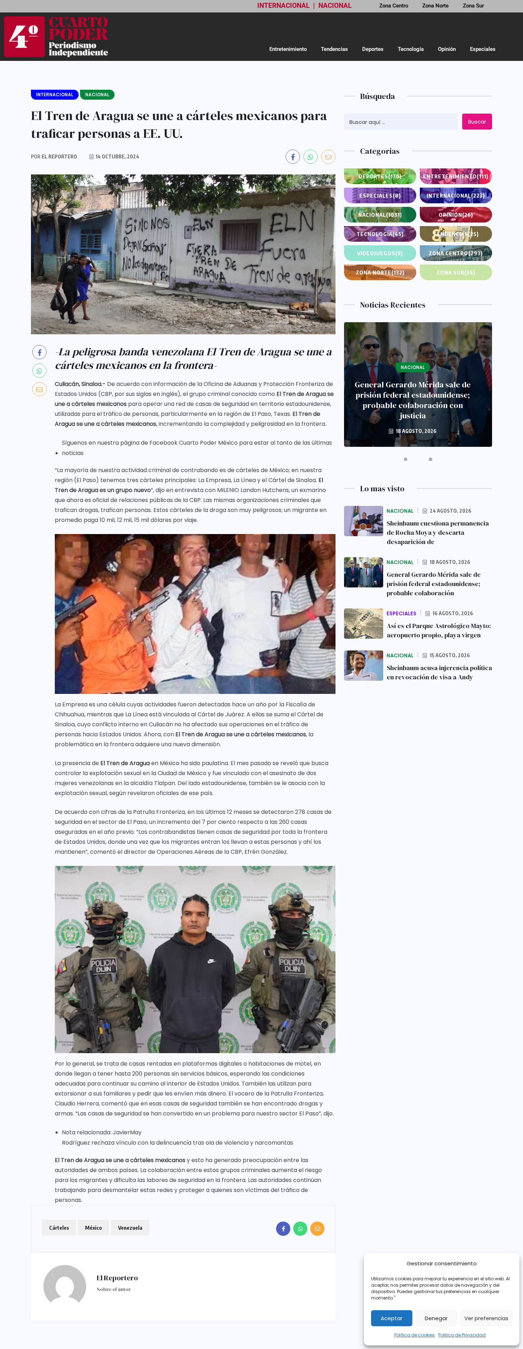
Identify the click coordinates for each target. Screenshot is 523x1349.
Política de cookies (414, 1335)
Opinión (447, 49)
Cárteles (59, 1227)
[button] (405, 459)
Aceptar (391, 1318)
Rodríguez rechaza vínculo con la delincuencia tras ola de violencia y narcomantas (177, 1143)
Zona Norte (380, 272)
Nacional (380, 214)
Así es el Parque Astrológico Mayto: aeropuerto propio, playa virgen (439, 630)
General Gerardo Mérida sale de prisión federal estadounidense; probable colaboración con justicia (413, 400)
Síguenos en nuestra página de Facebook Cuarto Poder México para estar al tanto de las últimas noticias (197, 448)
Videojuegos (380, 253)
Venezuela (130, 1227)
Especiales (483, 49)
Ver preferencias (486, 1318)
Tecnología (411, 49)
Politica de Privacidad (462, 1335)
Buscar (477, 121)
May (136, 1132)
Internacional (456, 195)
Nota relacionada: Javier (96, 1132)
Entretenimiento (288, 49)
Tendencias (334, 49)
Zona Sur (456, 272)
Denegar (436, 1318)
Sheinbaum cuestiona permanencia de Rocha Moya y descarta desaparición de (438, 532)
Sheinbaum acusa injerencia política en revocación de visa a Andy (439, 672)
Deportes (373, 49)
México (93, 1227)
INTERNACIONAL (283, 5)
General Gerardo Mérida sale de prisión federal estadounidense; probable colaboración (434, 583)
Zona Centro (456, 253)
